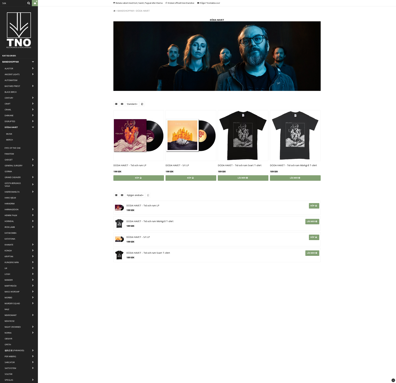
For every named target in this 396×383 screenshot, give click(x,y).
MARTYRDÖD (11, 285)
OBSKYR (8, 338)
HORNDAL (9, 221)
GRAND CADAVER (13, 177)
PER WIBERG (10, 356)
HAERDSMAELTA (12, 191)
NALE (7, 309)
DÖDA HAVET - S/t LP (177, 165)
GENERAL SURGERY (13, 165)
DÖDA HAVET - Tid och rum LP (129, 165)
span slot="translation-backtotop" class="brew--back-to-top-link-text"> (393, 380)
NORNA (8, 332)
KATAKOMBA (10, 233)
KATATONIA (10, 238)
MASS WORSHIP (12, 291)
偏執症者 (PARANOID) (14, 350)
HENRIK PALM (11, 215)
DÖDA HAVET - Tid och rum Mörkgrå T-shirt (293, 165)
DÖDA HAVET (11, 127)
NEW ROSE (10, 321)
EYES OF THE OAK (13, 148)
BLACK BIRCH (11, 92)
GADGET (9, 159)
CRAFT (7, 103)
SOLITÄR (8, 374)
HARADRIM (10, 203)
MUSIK (9, 133)
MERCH (9, 139)
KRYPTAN (9, 256)
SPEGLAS (9, 380)
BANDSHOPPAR (10, 61)
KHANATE (9, 244)
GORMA (8, 171)
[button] (35, 3)
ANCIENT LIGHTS (12, 74)
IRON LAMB (10, 227)
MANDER (9, 280)
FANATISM (9, 153)
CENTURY (9, 97)
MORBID (8, 297)
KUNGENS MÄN (12, 262)
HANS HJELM (10, 197)
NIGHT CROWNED (13, 327)
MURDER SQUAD (12, 303)
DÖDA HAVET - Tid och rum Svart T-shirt (239, 165)
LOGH (7, 274)
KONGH (8, 250)
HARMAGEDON (11, 209)
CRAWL (8, 109)
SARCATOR (10, 362)
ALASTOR (9, 68)
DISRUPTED (10, 121)
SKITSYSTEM (10, 368)
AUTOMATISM (11, 80)
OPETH (8, 344)
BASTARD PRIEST (12, 86)
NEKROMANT (11, 315)
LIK (6, 268)
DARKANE (9, 115)
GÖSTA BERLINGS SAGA (13, 184)
